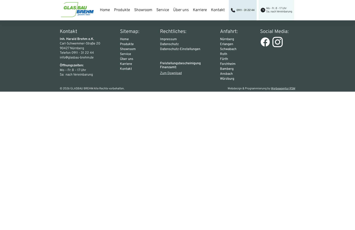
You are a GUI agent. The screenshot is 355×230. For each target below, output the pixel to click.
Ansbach (226, 74)
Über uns (181, 10)
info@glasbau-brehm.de (77, 58)
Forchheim (228, 64)
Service (162, 10)
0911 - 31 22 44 (245, 10)
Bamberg (227, 69)
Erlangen (226, 44)
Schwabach (228, 49)
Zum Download (171, 73)
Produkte (122, 10)
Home (105, 10)
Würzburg (227, 79)
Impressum (168, 39)
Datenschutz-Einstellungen (180, 49)
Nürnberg (227, 39)
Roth (223, 54)
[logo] (77, 10)
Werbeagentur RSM (283, 88)
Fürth (224, 59)
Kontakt (218, 10)
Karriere (200, 10)
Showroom (143, 10)
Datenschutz (169, 44)
